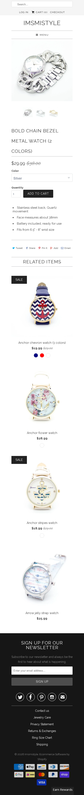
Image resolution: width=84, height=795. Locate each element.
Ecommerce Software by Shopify (54, 757)
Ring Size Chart (42, 737)
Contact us (42, 710)
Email (67, 248)
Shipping (42, 744)
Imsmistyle (42, 23)
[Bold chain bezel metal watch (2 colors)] (42, 70)
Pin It (44, 248)
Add (56, 248)
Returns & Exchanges (42, 731)
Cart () (41, 12)
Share (32, 248)
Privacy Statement (42, 724)
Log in (23, 12)
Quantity (17, 187)
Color (15, 170)
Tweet (19, 248)
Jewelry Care (42, 717)
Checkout (57, 12)
